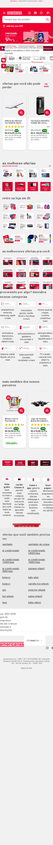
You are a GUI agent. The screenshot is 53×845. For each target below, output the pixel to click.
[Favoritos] (41, 13)
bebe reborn (34, 602)
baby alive (33, 577)
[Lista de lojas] (35, 13)
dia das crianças (8, 623)
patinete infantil (36, 568)
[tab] (5, 40)
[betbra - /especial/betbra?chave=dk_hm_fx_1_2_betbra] (39, 238)
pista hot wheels (36, 590)
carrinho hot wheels (38, 583)
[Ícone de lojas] (35, 13)
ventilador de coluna (38, 544)
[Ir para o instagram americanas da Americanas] (47, 648)
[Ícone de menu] (4, 13)
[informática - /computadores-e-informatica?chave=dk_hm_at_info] (7, 327)
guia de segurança (5, 619)
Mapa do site (26, 668)
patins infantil (35, 596)
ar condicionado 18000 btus (36, 561)
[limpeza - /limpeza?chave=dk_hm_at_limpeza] (7, 348)
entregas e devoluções (6, 629)
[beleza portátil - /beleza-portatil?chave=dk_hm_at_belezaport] (26, 348)
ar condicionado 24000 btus (36, 552)
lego (4, 602)
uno (4, 590)
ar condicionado (10, 550)
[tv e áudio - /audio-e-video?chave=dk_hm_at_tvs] (45, 348)
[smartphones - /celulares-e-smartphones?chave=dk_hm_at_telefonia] (7, 304)
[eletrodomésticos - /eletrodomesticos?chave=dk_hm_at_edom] (26, 327)
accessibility (3, 66)
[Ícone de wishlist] (41, 13)
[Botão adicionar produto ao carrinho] (20, 119)
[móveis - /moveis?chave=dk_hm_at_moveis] (45, 304)
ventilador (7, 544)
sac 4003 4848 (8, 614)
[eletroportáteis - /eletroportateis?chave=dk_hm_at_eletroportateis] (45, 327)
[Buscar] (46, 19)
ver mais (46, 85)
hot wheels (8, 596)
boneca (6, 577)
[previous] (5, 117)
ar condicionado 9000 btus (10, 570)
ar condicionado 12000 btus (10, 561)
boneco (6, 583)
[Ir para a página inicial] (12, 644)
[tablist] (26, 40)
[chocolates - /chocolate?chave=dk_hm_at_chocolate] (26, 304)
